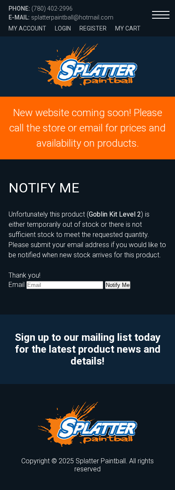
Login (63, 28)
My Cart (128, 28)
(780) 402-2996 (40, 8)
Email (16, 285)
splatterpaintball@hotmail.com (60, 17)
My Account (27, 28)
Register (93, 28)
